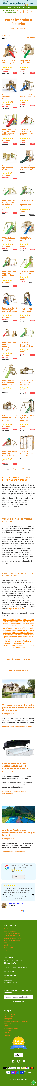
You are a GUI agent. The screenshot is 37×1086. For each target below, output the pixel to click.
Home (12, 29)
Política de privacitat (12, 933)
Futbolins (7, 1023)
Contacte (8, 929)
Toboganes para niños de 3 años (16, 1021)
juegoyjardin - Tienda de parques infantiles (21, 866)
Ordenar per (6, 35)
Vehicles (7, 1033)
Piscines (7, 1035)
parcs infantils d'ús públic (12, 619)
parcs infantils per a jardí (12, 630)
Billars (6, 1026)
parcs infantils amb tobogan (22, 643)
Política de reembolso (12, 940)
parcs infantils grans (20, 639)
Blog (5, 950)
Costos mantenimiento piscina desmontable (14, 792)
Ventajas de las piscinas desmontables (17, 727)
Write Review (18, 877)
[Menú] (31, 11)
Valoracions (8, 947)
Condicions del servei (12, 936)
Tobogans (8, 1019)
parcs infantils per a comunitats (22, 624)
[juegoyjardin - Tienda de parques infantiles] (6, 867)
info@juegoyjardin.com (13, 978)
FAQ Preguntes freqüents (13, 943)
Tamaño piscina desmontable (13, 852)
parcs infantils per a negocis (22, 632)
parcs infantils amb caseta (13, 645)
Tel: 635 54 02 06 (10, 982)
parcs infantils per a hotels (12, 634)
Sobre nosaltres (10, 931)
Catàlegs (7, 945)
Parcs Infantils (9, 1014)
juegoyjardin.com (21, 1079)
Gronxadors (8, 1016)
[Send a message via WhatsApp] (33, 1082)
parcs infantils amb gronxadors (23, 646)
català (17, 1055)
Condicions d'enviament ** (14, 938)
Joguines (7, 1030)
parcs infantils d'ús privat (13, 626)
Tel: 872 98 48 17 (10, 980)
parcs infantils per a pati (24, 628)
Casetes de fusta (11, 1028)
